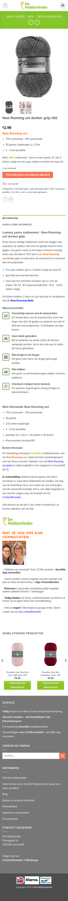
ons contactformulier (30, 611)
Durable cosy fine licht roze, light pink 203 (17, 673)
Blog (5, 794)
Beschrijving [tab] (10, 218)
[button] (5, 5)
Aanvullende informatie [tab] (17, 224)
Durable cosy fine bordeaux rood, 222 (51, 673)
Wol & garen (16, 16)
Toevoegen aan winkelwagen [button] (17, 685)
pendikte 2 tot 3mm (11, 192)
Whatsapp (32, 860)
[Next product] (30, 22)
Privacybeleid (10, 819)
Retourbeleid (9, 806)
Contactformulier (11, 497)
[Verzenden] (62, 756)
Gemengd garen (22, 189)
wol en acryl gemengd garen (34, 192)
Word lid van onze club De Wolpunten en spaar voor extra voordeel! (31, 786)
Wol (31, 16)
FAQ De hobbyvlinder (14, 777)
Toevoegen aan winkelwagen (28, 175)
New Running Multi (22, 300)
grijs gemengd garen (39, 189)
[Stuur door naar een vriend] (11, 199)
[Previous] (7, 67)
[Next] (60, 67)
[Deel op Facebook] (5, 199)
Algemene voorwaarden (15, 812)
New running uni (49, 16)
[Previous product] (37, 22)
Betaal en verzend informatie (18, 800)
